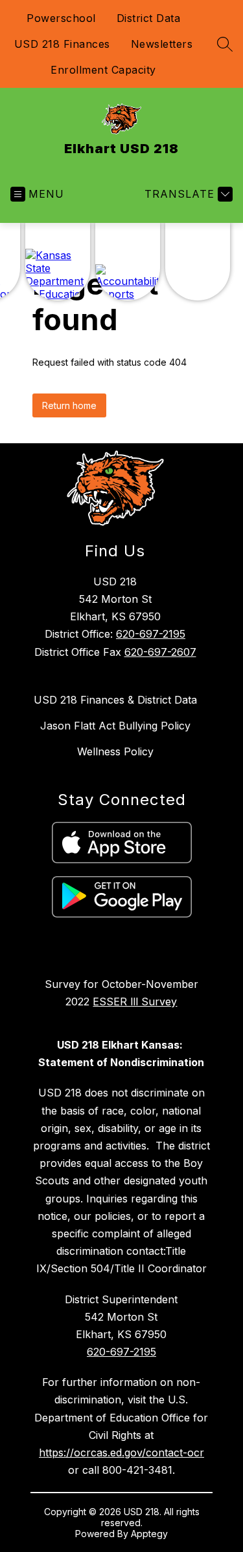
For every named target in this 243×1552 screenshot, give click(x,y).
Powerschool (61, 18)
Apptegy (149, 1533)
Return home (69, 405)
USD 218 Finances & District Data (115, 699)
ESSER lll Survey (135, 1001)
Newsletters (162, 43)
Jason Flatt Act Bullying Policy (115, 725)
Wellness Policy (115, 751)
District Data (149, 18)
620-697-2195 (150, 633)
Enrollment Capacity (103, 69)
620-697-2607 (160, 651)
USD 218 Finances (62, 43)
